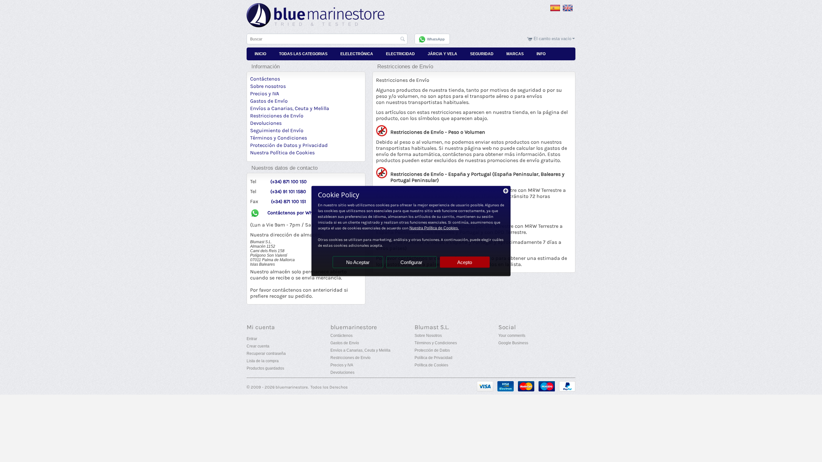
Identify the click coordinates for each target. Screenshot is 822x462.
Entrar (252, 339)
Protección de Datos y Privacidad (289, 145)
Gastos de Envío (269, 101)
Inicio (260, 54)
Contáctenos (265, 79)
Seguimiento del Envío (276, 130)
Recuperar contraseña (266, 353)
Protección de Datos (432, 350)
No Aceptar (358, 262)
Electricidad (400, 54)
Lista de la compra (263, 361)
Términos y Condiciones (278, 138)
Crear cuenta (258, 346)
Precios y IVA (264, 93)
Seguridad (482, 54)
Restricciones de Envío (276, 116)
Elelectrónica (356, 54)
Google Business (513, 343)
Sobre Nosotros (428, 335)
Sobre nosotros (268, 86)
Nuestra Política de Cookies (282, 153)
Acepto (464, 262)
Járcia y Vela (442, 54)
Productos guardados (265, 368)
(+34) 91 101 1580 (288, 191)
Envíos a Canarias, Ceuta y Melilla (289, 108)
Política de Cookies (431, 365)
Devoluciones (266, 123)
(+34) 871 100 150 (288, 181)
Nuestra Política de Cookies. (434, 228)
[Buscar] (402, 39)
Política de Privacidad (433, 357)
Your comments (511, 335)
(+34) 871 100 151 (288, 201)
